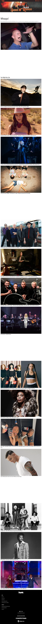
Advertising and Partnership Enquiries (6, 606)
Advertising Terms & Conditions (5, 602)
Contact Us (3, 609)
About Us (3, 596)
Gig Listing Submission (4, 607)
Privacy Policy (3, 598)
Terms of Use (3, 599)
